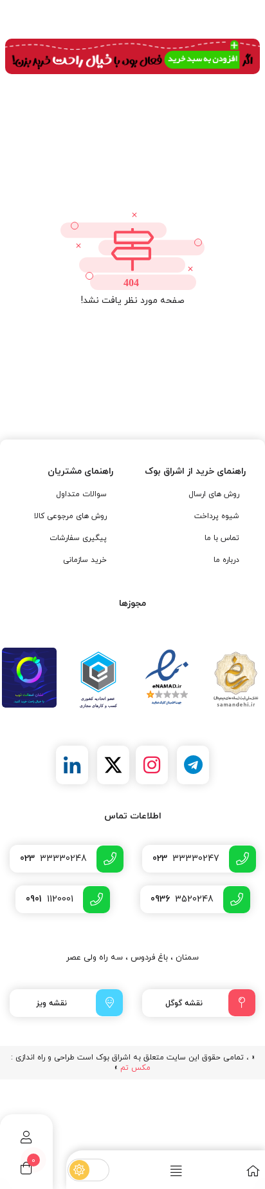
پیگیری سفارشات (78, 538)
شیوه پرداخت (216, 516)
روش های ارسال (213, 494)
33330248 (53, 859)
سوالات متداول (81, 494)
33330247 (185, 859)
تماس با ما (222, 538)
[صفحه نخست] (225, 1171)
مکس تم (135, 1068)
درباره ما (226, 560)
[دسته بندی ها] (148, 1171)
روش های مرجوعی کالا (70, 516)
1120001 (49, 899)
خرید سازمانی (85, 560)
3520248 (182, 899)
